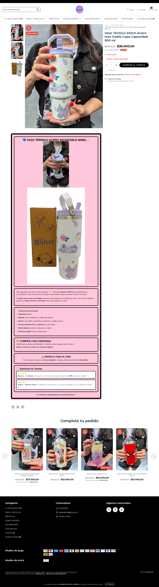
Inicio (107, 25)
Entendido (110, 584)
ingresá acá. (40, 574)
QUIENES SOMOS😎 (146, 19)
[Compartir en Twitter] (18, 408)
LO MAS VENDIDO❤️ (13, 19)
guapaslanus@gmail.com (68, 512)
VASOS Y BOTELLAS (35, 19)
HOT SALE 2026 (117, 25)
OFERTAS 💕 (126, 19)
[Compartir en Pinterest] (22, 408)
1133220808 (63, 508)
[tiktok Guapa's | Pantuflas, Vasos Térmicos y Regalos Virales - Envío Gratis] (9, 1)
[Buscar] (37, 9)
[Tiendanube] (147, 572)
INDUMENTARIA (92, 19)
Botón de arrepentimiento (56, 574)
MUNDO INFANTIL (71, 19)
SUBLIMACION (111, 19)
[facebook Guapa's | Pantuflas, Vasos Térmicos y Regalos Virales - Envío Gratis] (6, 1)
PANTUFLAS (54, 19)
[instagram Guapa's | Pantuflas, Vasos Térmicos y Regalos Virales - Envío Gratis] (3, 1)
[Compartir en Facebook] (13, 408)
